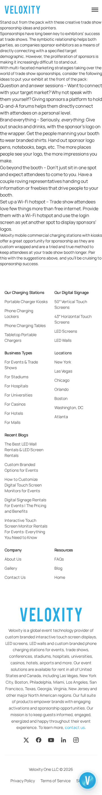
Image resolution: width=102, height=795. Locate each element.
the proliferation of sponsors (69, 56)
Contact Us (15, 577)
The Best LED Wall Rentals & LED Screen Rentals (24, 449)
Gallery (11, 568)
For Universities (18, 395)
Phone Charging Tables (25, 325)
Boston (60, 398)
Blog (58, 568)
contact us (75, 727)
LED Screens (65, 331)
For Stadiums (16, 376)
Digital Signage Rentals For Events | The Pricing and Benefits (25, 505)
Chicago (61, 380)
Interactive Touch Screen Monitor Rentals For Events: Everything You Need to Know (26, 529)
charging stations (65, 235)
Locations (63, 352)
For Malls (12, 422)
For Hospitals (16, 386)
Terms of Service (56, 780)
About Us (13, 559)
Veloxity (7, 235)
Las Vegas (63, 371)
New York (62, 362)
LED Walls (62, 340)
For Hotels (14, 413)
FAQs (59, 559)
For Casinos (15, 404)
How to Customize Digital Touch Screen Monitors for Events (23, 485)
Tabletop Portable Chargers (21, 337)
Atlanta (61, 416)
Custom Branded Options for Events (21, 467)
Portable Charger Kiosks (26, 301)
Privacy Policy (22, 780)
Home (59, 577)
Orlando (61, 389)
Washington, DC (68, 407)
